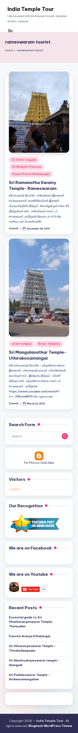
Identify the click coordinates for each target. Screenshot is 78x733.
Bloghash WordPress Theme (50, 726)
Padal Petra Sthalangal (31, 174)
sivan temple (21, 343)
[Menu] (10, 30)
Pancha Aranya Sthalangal (29, 636)
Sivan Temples (49, 343)
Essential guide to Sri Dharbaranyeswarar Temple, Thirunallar (31, 621)
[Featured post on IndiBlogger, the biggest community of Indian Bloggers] (34, 523)
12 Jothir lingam (23, 159)
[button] (65, 436)
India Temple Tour (30, 9)
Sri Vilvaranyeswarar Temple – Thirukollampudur (32, 648)
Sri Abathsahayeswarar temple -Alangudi (34, 662)
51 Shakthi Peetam (26, 166)
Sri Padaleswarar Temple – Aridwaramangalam (29, 677)
